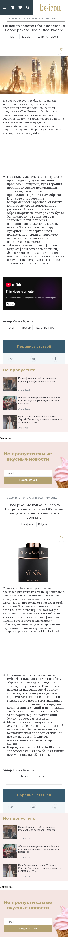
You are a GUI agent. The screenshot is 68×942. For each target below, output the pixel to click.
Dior (13, 36)
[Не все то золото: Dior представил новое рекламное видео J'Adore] (61, 50)
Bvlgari (42, 524)
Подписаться (28, 480)
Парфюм (26, 36)
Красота (51, 18)
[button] (4, 7)
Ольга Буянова (33, 18)
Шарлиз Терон (48, 36)
